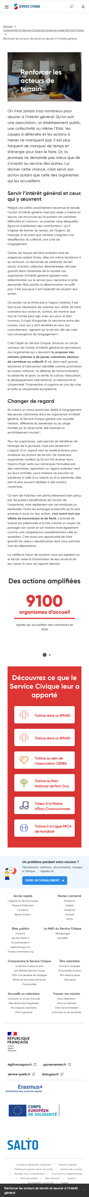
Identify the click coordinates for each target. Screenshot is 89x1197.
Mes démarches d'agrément (24, 1003)
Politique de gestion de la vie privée (33, 1169)
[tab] (45, 654)
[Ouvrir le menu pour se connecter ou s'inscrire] (83, 6)
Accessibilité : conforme (40, 1182)
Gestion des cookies (70, 1169)
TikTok (69, 918)
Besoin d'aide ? (23, 914)
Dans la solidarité (66, 1003)
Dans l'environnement (66, 1007)
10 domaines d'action (69, 970)
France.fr (20, 933)
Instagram (69, 909)
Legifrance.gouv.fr (20, 947)
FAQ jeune (69, 979)
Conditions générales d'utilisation (33, 1164)
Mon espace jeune (70, 975)
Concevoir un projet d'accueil (24, 998)
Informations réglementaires (66, 1173)
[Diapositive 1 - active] (45, 655)
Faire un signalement (42, 880)
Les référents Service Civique (29, 970)
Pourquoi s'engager (69, 966)
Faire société (29, 984)
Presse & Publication (23, 905)
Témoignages (62, 933)
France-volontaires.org (20, 951)
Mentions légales (67, 1164)
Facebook (69, 900)
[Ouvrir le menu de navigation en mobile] (7, 7)
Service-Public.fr (20, 937)
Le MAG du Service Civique (62, 928)
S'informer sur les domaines (66, 1012)
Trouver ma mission (66, 994)
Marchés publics (29, 1178)
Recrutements (52, 1178)
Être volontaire (70, 961)
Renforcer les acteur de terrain (29, 979)
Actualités (62, 937)
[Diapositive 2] (50, 655)
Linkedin (69, 905)
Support (71, 1178)
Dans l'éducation (66, 998)
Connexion (23, 909)
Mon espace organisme (24, 1007)
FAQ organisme (23, 1012)
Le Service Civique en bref (29, 966)
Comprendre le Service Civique (29, 961)
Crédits (64, 1182)
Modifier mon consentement (29, 1173)
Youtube (69, 914)
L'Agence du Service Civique (23, 900)
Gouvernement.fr (20, 942)
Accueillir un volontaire (24, 994)
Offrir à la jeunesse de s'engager (29, 975)
